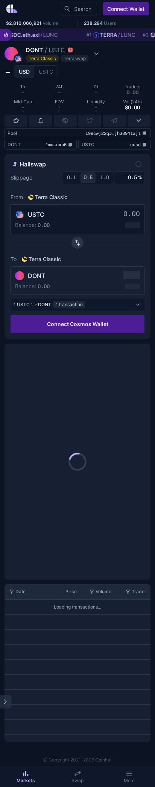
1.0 (104, 177)
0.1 (71, 177)
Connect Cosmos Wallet (77, 324)
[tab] (24, 72)
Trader (139, 591)
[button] (53, 53)
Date (20, 591)
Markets (26, 780)
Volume (103, 591)
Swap (77, 780)
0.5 (88, 177)
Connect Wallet (125, 9)
